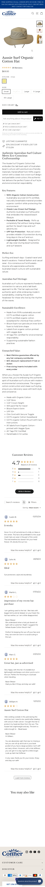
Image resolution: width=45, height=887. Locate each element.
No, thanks (12, 453)
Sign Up (12, 449)
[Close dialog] (42, 429)
